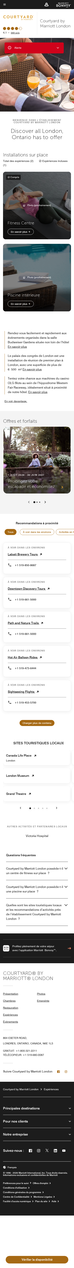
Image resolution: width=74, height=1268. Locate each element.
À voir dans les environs (37, 532)
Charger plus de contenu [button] (37, 722)
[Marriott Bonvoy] (61, 4)
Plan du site (41, 1201)
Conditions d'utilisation (15, 1187)
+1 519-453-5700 (25, 702)
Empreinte (43, 1000)
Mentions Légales (43, 1197)
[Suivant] (45, 502)
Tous (10, 532)
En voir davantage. (16, 401)
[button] (46, 5)
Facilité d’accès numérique (17, 1201)
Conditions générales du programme (22, 1192)
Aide (54, 1201)
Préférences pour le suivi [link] (16, 1183)
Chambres (9, 1000)
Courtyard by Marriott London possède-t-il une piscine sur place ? (34, 889)
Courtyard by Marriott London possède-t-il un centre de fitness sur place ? (34, 871)
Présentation (10, 993)
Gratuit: (20, 1050)
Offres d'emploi (40, 1183)
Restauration (10, 1007)
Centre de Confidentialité (16, 1197)
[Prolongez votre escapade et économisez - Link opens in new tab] (37, 460)
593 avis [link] (15, 32)
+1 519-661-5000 (25, 599)
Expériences (10, 1014)
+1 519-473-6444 (25, 668)
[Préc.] (29, 502)
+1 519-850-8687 (25, 565)
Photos (41, 993)
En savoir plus (19, 231)
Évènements (10, 1021)
